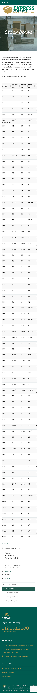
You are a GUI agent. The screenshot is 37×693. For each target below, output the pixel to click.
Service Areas (6, 677)
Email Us (7, 578)
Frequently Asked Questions (11, 669)
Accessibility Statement (20, 690)
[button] (5, 2)
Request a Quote (8, 673)
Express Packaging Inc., (25, 686)
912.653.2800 (9, 571)
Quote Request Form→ (10, 632)
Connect (29, 688)
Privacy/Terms (7, 690)
